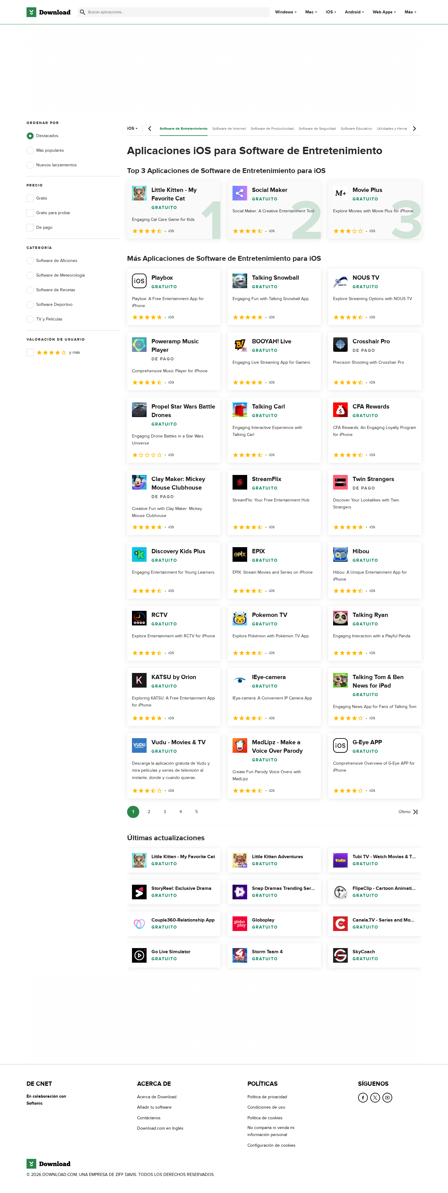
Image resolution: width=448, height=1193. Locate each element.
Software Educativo (356, 128)
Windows (284, 12)
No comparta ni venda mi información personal (270, 1131)
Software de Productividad (272, 128)
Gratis (41, 198)
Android (353, 12)
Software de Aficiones (56, 260)
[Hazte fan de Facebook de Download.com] (363, 1098)
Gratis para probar (53, 212)
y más (74, 352)
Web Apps (383, 12)
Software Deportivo (54, 304)
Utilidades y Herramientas (398, 128)
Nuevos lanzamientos (56, 165)
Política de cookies (265, 1117)
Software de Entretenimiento (184, 128)
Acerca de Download (156, 1096)
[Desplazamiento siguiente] (414, 128)
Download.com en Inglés (160, 1128)
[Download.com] (48, 12)
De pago (44, 227)
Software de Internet (229, 128)
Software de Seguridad (317, 128)
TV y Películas (49, 319)
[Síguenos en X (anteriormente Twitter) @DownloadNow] (375, 1098)
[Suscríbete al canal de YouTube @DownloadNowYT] (387, 1098)
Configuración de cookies (271, 1145)
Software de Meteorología (60, 275)
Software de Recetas (55, 289)
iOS (329, 12)
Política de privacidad (267, 1096)
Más (409, 12)
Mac (309, 12)
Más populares (50, 150)
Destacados (47, 135)
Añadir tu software (154, 1107)
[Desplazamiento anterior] (150, 128)
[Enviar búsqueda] (82, 12)
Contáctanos (149, 1117)
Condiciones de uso (266, 1107)
